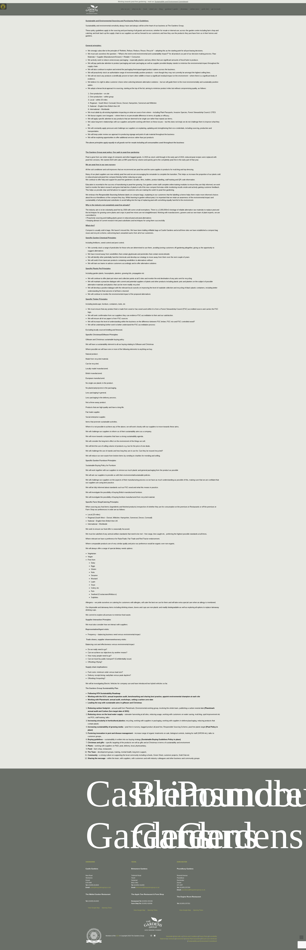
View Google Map (94, 908)
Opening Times (107, 908)
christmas (184, 9)
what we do (136, 9)
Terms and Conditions (190, 936)
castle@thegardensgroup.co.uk (100, 887)
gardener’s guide (171, 9)
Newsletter (169, 936)
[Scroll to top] (301, 937)
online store (194, 9)
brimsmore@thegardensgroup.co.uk (147, 887)
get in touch (215, 9)
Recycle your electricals (209, 939)
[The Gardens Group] (92, 6)
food (145, 9)
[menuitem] (126, 9)
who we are (125, 9)
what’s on (153, 9)
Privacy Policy (203, 936)
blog (161, 9)
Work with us (178, 936)
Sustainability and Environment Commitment (171, 2)
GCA (117, 936)
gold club (205, 9)
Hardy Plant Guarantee (192, 939)
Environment (180, 939)
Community (171, 939)
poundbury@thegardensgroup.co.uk (193, 890)
